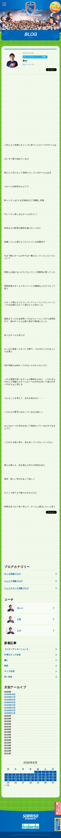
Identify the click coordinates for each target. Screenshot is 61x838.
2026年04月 (9, 705)
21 (30, 780)
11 (8, 777)
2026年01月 (9, 713)
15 (38, 777)
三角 (19, 619)
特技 (6, 666)
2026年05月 (9, 702)
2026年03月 (9, 708)
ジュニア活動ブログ (13, 581)
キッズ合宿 (9, 671)
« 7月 (6, 785)
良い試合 (8, 677)
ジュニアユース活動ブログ (16, 588)
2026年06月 (9, 700)
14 (30, 777)
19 (15, 780)
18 (8, 780)
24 (53, 780)
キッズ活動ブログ (12, 574)
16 (45, 777)
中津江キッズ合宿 (12, 655)
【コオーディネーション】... (17, 649)
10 (53, 774)
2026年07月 (9, 697)
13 (23, 777)
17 (53, 777)
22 (38, 780)
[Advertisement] (30, 109)
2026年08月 (9, 694)
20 (23, 780)
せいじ (20, 608)
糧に (6, 660)
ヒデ (19, 630)
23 (45, 780)
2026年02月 (9, 710)
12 (15, 777)
